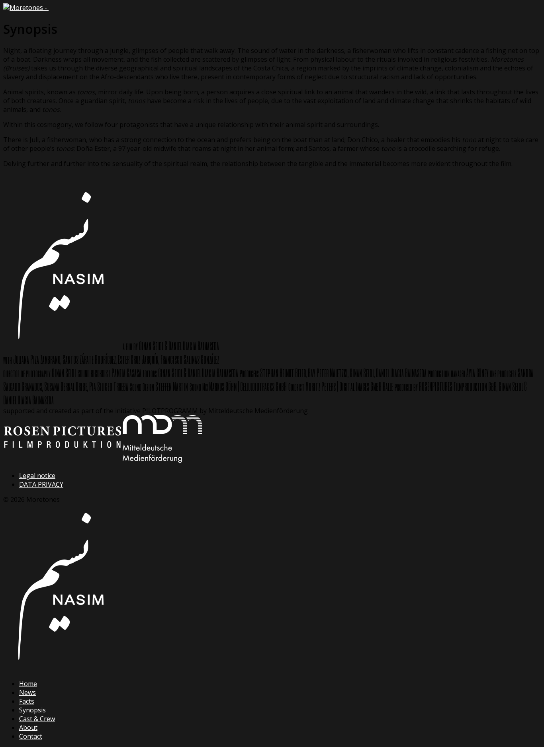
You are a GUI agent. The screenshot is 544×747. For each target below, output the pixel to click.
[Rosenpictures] (62, 460)
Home (28, 683)
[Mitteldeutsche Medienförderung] (162, 460)
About (28, 727)
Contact (30, 736)
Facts (26, 701)
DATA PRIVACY (41, 484)
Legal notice (37, 475)
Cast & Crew (37, 718)
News (27, 692)
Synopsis (32, 710)
